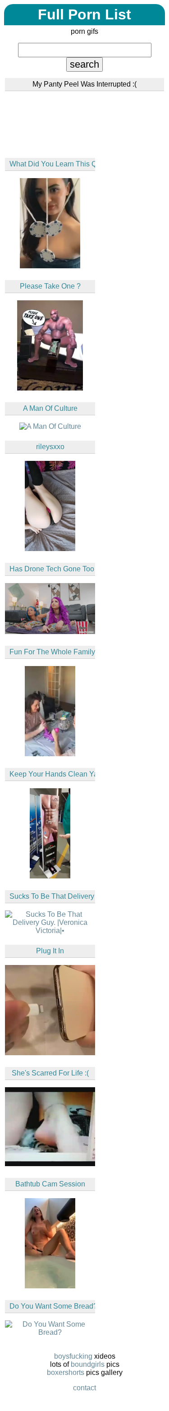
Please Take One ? (50, 286)
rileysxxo (50, 446)
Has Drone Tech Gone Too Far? (52, 569)
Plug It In (50, 951)
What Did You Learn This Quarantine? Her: (52, 164)
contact (84, 1388)
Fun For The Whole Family (52, 652)
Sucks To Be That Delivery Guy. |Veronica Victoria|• (52, 896)
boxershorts (65, 1372)
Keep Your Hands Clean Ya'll (52, 774)
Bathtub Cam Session (50, 1184)
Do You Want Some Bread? (52, 1306)
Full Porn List (84, 14)
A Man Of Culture (50, 408)
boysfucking (73, 1356)
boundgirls (88, 1364)
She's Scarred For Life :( (50, 1073)
